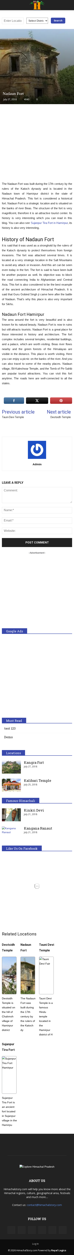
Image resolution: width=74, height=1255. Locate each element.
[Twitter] (52, 1230)
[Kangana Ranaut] (11, 833)
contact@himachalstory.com (44, 1205)
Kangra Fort (34, 762)
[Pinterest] (42, 1230)
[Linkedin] (32, 1230)
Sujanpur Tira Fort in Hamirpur (49, 222)
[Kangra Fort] (11, 767)
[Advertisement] (37, 144)
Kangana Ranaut (38, 828)
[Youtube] (62, 1230)
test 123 (10, 728)
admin (37, 464)
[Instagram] (21, 1230)
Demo (8, 737)
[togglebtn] (5, 5)
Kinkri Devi (34, 810)
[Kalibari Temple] (11, 785)
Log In (35, 1243)
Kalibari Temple (37, 780)
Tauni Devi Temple (13, 417)
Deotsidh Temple (60, 417)
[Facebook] (11, 1230)
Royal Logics (58, 1250)
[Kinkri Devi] (11, 814)
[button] (68, 5)
